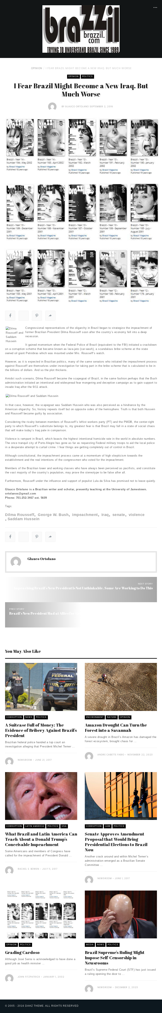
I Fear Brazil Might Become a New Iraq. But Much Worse (89, 68)
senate (118, 515)
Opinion (36, 68)
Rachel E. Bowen (28, 869)
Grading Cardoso (22, 952)
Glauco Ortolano (77, 106)
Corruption (14, 717)
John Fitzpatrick (29, 976)
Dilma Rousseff (19, 515)
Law (107, 826)
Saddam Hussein (24, 519)
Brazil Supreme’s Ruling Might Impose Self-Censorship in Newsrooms (114, 958)
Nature (111, 717)
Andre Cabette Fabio (110, 754)
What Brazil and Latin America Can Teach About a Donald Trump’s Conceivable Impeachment (41, 839)
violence (136, 515)
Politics (87, 76)
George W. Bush (53, 515)
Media (90, 944)
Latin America (34, 826)
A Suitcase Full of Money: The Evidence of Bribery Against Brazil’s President (41, 730)
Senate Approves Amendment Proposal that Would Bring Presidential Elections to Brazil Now (116, 842)
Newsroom (25, 760)
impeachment (84, 515)
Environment (95, 717)
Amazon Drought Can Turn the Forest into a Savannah (116, 727)
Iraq (104, 515)
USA (64, 826)
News (28, 717)
